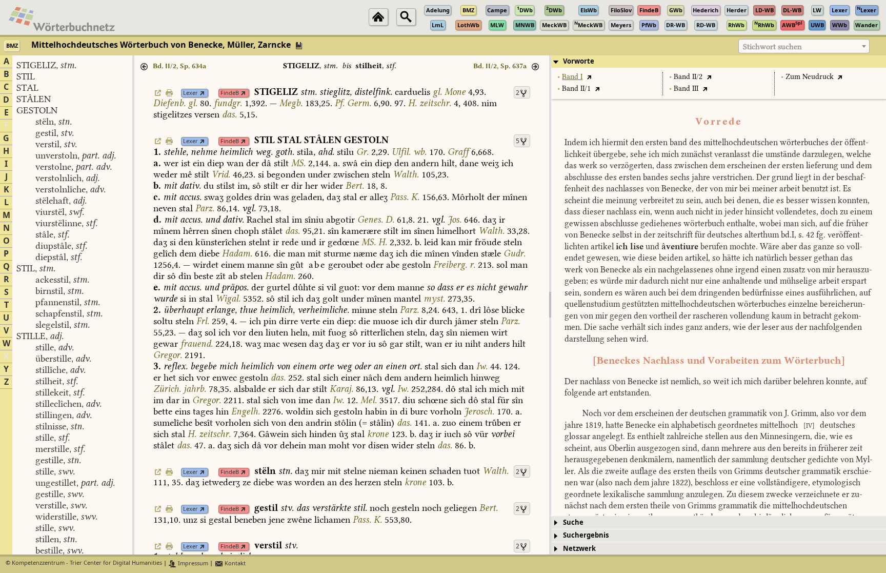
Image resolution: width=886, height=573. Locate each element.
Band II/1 (576, 88)
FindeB (229, 93)
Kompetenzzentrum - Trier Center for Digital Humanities (87, 563)
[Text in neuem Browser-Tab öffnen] (589, 76)
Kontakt (234, 563)
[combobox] (804, 46)
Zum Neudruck (810, 76)
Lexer (190, 93)
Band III (686, 88)
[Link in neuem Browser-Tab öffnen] (202, 93)
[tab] (718, 61)
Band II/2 (688, 76)
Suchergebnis (586, 535)
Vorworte (578, 61)
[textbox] (804, 46)
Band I (572, 76)
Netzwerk (579, 549)
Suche (573, 522)
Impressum (192, 563)
